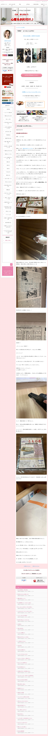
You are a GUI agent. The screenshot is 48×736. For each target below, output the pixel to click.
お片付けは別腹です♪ (21, 649)
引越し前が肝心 (20, 628)
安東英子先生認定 (7, 40)
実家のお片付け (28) (8, 115)
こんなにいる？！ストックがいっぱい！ (25, 611)
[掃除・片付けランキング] (39, 580)
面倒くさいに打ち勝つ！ (22, 726)
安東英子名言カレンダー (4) (8, 203)
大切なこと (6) (8, 211)
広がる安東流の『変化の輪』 (23, 589)
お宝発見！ (20, 624)
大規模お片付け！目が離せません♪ (24, 671)
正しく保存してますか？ (22, 709)
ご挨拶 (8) (8, 109)
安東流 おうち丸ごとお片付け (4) (8, 226)
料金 (20, 4)
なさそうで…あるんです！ (22, 722)
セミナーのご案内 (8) (8, 112)
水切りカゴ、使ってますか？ (23, 701)
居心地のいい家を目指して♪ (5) (8, 147)
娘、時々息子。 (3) (8, 178)
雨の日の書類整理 (21, 731)
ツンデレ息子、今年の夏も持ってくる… (25, 718)
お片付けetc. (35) (8, 131)
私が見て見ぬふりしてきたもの (23, 619)
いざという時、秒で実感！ (22, 615)
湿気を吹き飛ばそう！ (22, 705)
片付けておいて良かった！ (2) (8, 194)
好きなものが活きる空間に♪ (23, 679)
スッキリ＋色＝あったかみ (22, 654)
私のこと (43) (8, 119)
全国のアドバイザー (44, 5)
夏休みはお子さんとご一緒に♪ (23, 636)
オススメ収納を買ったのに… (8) (8, 158)
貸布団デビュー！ (21, 688)
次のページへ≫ (36, 566)
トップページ (38, 1)
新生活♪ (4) (8, 175)
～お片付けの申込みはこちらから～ (31, 75)
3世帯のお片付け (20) (8, 150)
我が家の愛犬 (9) (8, 222)
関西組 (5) (8, 189)
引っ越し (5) (8, 171)
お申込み (28, 4)
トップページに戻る (20, 27)
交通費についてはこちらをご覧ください (31, 92)
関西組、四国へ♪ (8, 240)
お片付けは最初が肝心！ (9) (8, 128)
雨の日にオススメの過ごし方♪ (23, 594)
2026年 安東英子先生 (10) (8, 219)
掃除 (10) (8, 161)
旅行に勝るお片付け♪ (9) (8, 186)
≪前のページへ (27, 566)
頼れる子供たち (20, 713)
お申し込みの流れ (12, 5)
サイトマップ (44, 1)
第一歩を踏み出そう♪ (21, 666)
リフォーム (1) (8, 214)
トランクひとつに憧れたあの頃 (23, 696)
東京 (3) (8, 165)
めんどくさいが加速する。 (22, 662)
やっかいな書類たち (21, 632)
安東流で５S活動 (21, 692)
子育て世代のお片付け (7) (8, 123)
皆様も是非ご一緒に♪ (21, 684)
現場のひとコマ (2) (8, 154)
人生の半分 (20, 645)
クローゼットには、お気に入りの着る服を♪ (26, 675)
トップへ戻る (11, 264)
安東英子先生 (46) (8, 138)
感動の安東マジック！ (22, 598)
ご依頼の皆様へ (36, 4)
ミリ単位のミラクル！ (22, 641)
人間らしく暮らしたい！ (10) (8, 198)
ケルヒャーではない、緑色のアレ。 (24, 658)
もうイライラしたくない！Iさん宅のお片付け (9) (8, 231)
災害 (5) (8, 168)
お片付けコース (4, 4)
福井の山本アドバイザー (28, 148)
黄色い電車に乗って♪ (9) (8, 142)
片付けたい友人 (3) (8, 181)
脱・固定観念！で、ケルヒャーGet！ (24, 602)
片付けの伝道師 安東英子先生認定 (31, 35)
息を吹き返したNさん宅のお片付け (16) (8, 207)
